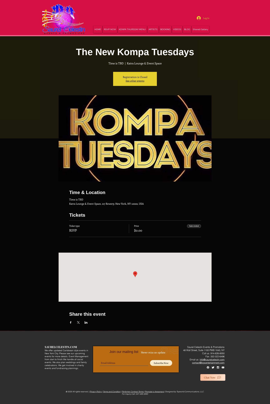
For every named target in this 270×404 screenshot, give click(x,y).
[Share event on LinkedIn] (86, 322)
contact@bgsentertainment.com (208, 362)
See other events (135, 80)
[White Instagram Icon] (218, 367)
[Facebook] (208, 367)
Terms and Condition (111, 391)
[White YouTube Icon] (223, 367)
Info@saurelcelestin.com (212, 359)
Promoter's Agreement (154, 391)
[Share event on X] (78, 322)
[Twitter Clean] (213, 367)
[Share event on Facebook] (70, 322)
